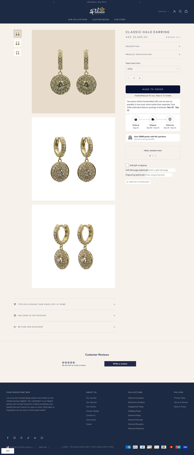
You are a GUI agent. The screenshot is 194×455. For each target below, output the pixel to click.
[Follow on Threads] (21, 437)
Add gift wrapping (138, 165)
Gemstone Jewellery (136, 402)
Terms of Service (181, 402)
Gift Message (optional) (137, 170)
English (162, 11)
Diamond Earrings (135, 420)
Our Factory (91, 406)
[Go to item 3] (17, 52)
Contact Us (90, 415)
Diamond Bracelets (136, 424)
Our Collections (77, 19)
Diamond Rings (134, 415)
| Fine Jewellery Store (102, 447)
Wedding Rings (134, 411)
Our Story (120, 19)
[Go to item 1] (17, 33)
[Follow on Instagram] (14, 437)
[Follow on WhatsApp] (42, 437)
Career (89, 424)
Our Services (91, 402)
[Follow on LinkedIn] (35, 437)
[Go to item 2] (17, 43)
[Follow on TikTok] (28, 437)
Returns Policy (180, 406)
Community (91, 420)
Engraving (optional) (135, 174)
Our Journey (91, 398)
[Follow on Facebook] (7, 437)
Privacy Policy (179, 398)
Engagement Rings (136, 406)
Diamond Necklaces (136, 428)
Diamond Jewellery (136, 398)
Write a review (120, 363)
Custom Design (101, 19)
